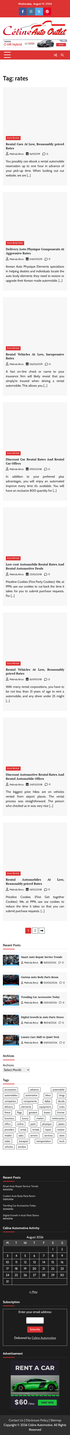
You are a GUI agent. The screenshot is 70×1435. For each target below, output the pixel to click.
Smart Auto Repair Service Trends (41, 957)
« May (33, 1292)
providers (9, 1129)
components (30, 1101)
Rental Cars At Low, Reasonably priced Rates (35, 146)
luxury (25, 1118)
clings (62, 1095)
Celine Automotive (44, 1338)
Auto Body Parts (15, 243)
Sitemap (55, 1420)
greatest (33, 1112)
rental (23, 1129)
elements (26, 1106)
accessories (10, 1089)
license (61, 1112)
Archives (8, 1065)
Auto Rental (13, 138)
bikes (48, 1095)
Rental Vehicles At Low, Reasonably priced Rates (35, 671)
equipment (45, 1106)
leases (47, 1112)
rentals (35, 1129)
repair (48, 1129)
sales (21, 1135)
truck (62, 1141)
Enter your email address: (35, 1325)
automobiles (11, 1095)
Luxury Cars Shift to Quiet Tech (40, 1037)
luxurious (9, 1118)
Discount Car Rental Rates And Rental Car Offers (35, 461)
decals (61, 1101)
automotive (31, 1095)
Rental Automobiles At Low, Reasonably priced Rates (35, 881)
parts (33, 1124)
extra (62, 1106)
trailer (7, 1141)
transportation (43, 1141)
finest (7, 1112)
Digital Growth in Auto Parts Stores (42, 1017)
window (22, 1146)
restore (61, 1129)
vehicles (8, 1146)
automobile (58, 1089)
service (34, 1135)
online (20, 1124)
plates (61, 1124)
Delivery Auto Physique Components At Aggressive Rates (35, 251)
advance (34, 1089)
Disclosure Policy (37, 1420)
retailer (8, 1135)
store (62, 1135)
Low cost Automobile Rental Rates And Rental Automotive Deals (35, 566)
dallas (47, 1101)
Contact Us (16, 1420)
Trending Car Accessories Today (40, 997)
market (40, 1118)
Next (42, 931)
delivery (8, 1106)
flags (19, 1112)
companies (10, 1101)
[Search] (62, 55)
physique (47, 1124)
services (48, 1135)
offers (7, 1124)
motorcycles (58, 1118)
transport (23, 1141)
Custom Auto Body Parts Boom (39, 977)
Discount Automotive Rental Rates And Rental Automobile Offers (35, 776)
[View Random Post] (55, 55)
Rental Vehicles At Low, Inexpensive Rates (35, 356)
